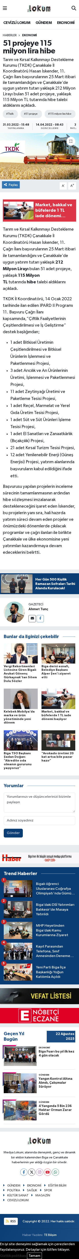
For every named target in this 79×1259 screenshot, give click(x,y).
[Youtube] (47, 1172)
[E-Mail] (32, 618)
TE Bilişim (50, 1235)
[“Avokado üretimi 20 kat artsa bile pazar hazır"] (58, 740)
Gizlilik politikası (13, 1256)
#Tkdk (9, 113)
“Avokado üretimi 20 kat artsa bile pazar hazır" (57, 757)
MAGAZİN (42, 1195)
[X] (31, 1172)
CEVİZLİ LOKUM (16, 23)
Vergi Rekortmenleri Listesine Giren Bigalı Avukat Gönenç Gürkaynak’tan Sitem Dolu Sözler (20, 674)
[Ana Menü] (5, 8)
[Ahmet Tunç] (14, 612)
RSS (13, 1221)
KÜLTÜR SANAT (18, 1195)
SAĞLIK (32, 1190)
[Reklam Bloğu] (39, 858)
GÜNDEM (44, 23)
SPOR (48, 1190)
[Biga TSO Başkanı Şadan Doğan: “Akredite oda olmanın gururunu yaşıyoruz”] (21, 740)
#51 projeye (31, 113)
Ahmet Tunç (38, 609)
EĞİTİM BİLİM (57, 1185)
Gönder (13, 833)
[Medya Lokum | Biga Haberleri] (39, 8)
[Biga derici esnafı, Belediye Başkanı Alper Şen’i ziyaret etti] (58, 653)
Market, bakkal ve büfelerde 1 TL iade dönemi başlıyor (56, 715)
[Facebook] (40, 618)
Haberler (10, 35)
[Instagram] (39, 1172)
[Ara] (74, 8)
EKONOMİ (66, 23)
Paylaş (13, 184)
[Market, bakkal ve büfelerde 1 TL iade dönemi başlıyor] (58, 698)
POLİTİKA (13, 1190)
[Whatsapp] (55, 1172)
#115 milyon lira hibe (59, 113)
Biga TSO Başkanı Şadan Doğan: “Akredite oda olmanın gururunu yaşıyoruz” (18, 761)
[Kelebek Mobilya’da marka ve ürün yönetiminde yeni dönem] (21, 698)
